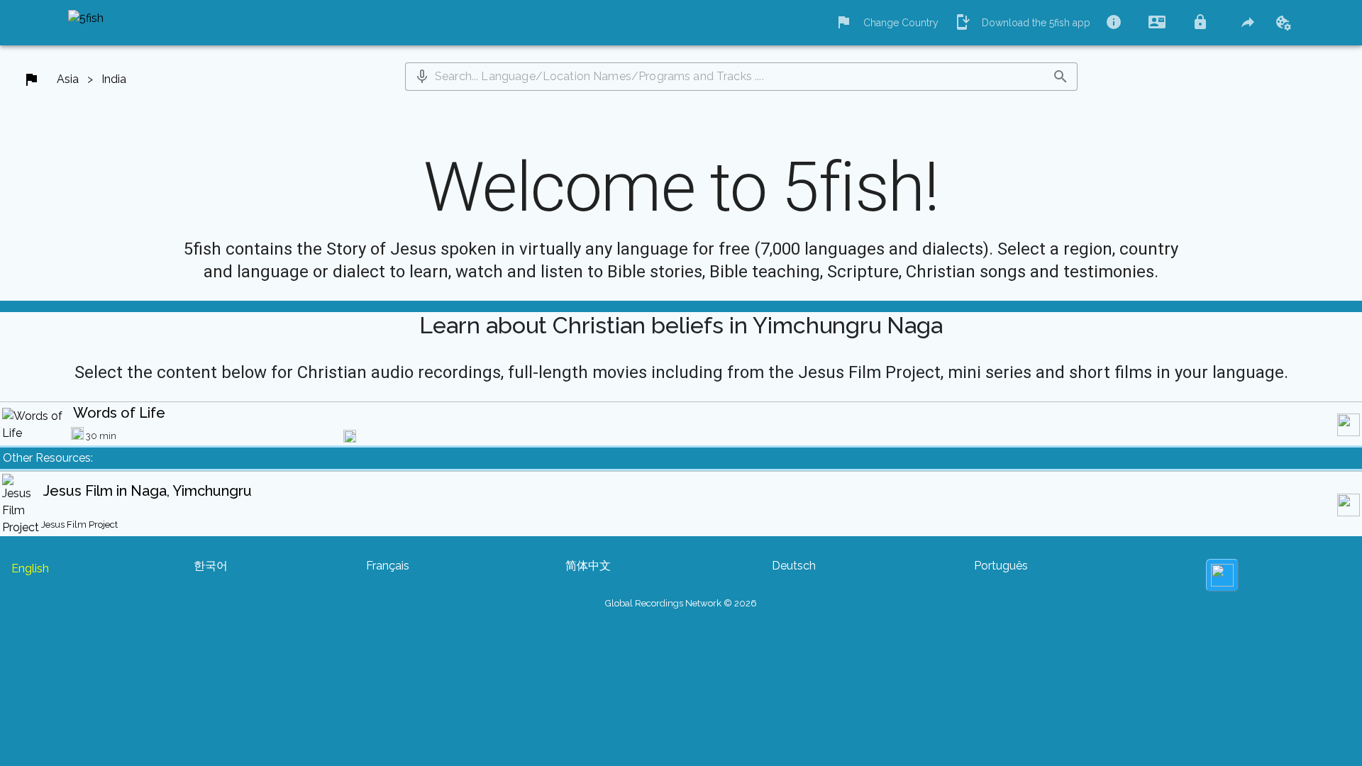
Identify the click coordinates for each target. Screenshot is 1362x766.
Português (1001, 565)
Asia (68, 79)
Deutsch (794, 565)
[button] (422, 76)
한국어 (211, 565)
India (113, 79)
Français (387, 565)
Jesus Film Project (79, 524)
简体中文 (588, 565)
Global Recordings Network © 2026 (681, 603)
